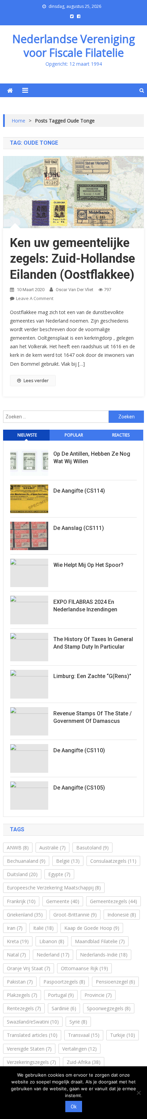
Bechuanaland (26, 861)
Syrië (78, 1021)
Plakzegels (22, 995)
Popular (74, 435)
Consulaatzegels (113, 861)
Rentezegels (24, 1008)
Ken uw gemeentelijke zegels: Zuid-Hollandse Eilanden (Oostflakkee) (72, 259)
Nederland (53, 954)
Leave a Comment (34, 298)
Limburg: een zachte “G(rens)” (92, 676)
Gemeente (62, 901)
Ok (74, 1106)
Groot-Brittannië (75, 914)
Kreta (18, 941)
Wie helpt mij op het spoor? (88, 565)
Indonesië (121, 914)
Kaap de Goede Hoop (91, 928)
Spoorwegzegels (109, 1008)
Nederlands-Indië (104, 954)
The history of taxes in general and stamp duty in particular (93, 643)
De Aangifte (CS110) (79, 750)
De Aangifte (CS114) (79, 490)
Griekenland (25, 914)
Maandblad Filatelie (100, 941)
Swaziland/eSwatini (33, 1021)
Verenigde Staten (29, 1048)
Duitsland (22, 874)
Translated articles (32, 1035)
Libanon (51, 941)
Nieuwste (27, 435)
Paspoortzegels (64, 981)
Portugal (61, 995)
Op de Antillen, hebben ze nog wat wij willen (91, 458)
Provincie (98, 995)
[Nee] (138, 1092)
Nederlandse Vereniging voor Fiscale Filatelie (73, 45)
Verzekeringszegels (31, 1062)
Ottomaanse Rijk (84, 968)
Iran (15, 928)
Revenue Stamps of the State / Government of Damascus (92, 717)
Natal (16, 954)
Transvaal (83, 1035)
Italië (43, 928)
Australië (52, 847)
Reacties (121, 435)
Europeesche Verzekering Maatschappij (54, 887)
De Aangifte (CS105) (79, 787)
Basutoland (92, 847)
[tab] (26, 435)
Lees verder (36, 380)
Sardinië (64, 1008)
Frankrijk (21, 901)
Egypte (59, 874)
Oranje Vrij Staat (28, 968)
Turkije (122, 1035)
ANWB (18, 847)
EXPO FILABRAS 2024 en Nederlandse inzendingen (85, 606)
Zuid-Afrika (84, 1062)
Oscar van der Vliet (74, 289)
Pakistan (20, 981)
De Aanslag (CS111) (78, 528)
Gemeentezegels (113, 901)
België (68, 861)
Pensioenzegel (115, 981)
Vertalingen (79, 1048)
